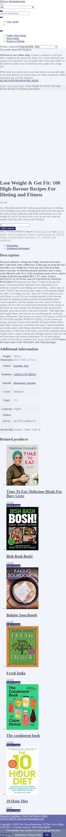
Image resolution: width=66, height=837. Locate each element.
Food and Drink (16, 86)
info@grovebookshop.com (30, 819)
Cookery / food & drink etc (41, 234)
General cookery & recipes (21, 237)
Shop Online (12, 38)
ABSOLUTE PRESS (25, 374)
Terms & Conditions (10, 816)
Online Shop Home (16, 35)
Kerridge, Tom (21, 365)
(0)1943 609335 (8, 819)
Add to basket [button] (13, 505)
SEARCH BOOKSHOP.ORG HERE (19, 80)
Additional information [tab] (17, 248)
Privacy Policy (34, 834)
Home (3, 86)
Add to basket (7, 228)
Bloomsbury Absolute (25, 383)
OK (47, 834)
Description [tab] (12, 245)
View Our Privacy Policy (35, 816)
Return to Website (15, 41)
